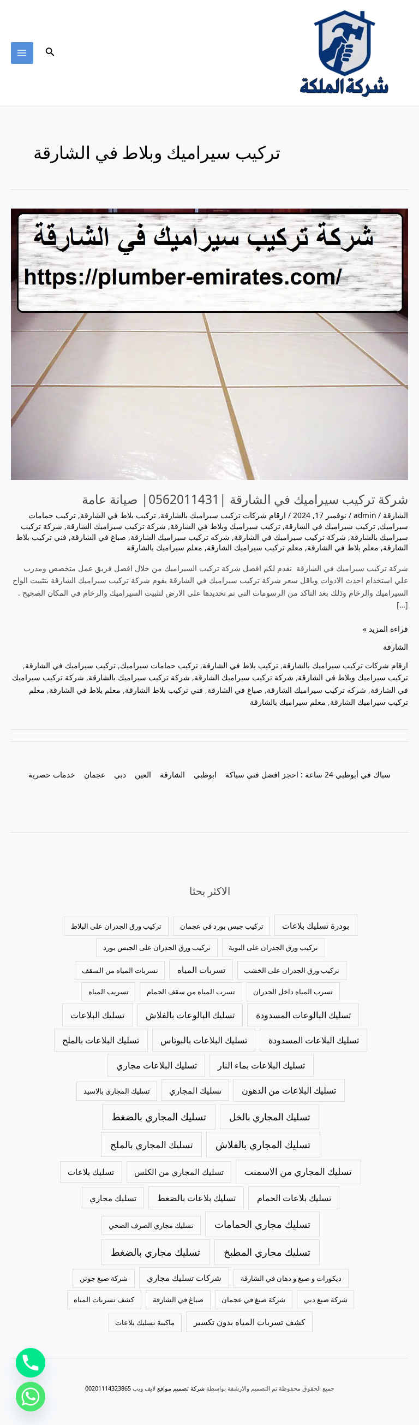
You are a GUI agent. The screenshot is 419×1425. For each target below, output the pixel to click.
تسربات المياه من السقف (120, 970)
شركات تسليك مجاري (184, 1277)
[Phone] (30, 1363)
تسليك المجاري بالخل (269, 1117)
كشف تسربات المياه (104, 1299)
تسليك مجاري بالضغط (155, 1251)
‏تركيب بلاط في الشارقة (118, 515)
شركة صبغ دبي (326, 1299)
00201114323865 (108, 1388)
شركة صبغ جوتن (104, 1278)
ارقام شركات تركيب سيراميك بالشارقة (223, 515)
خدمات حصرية (51, 774)
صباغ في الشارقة (98, 537)
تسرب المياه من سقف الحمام (191, 991)
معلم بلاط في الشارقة (343, 547)
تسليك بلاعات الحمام (294, 1198)
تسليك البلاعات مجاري (156, 1065)
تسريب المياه (108, 991)
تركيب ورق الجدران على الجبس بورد (157, 947)
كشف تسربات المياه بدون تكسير (249, 1321)
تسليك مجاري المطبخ (267, 1251)
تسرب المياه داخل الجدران (293, 991)
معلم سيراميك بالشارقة (164, 547)
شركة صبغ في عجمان (253, 1299)
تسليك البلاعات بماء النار (261, 1065)
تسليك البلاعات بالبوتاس (203, 1040)
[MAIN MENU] (22, 53)
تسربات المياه (201, 969)
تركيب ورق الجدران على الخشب (291, 970)
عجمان (94, 774)
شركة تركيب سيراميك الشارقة (116, 526)
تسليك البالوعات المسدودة (303, 1015)
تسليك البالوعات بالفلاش (190, 1015)
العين (143, 774)
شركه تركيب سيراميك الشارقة (180, 537)
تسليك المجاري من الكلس (179, 1171)
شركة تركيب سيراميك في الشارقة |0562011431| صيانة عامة (245, 499)
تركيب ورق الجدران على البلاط (116, 926)
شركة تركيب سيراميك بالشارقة (139, 677)
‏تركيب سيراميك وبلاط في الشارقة (225, 526)
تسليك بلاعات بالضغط (196, 1198)
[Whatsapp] (30, 1396)
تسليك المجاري (195, 1090)
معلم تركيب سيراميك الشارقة (255, 547)
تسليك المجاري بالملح (151, 1144)
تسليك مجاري (112, 1197)
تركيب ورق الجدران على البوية (273, 947)
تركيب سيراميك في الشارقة (330, 526)
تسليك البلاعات (97, 1015)
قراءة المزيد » (385, 628)
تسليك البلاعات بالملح (100, 1040)
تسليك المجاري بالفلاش (263, 1144)
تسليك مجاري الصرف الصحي (151, 1225)
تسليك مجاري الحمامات (262, 1224)
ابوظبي (205, 774)
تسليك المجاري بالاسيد (116, 1091)
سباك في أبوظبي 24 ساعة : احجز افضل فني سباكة (308, 774)
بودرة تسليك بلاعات (315, 925)
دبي (120, 774)
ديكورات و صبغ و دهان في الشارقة (291, 1278)
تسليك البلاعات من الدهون (289, 1090)
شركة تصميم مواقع (181, 1388)
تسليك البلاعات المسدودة (313, 1040)
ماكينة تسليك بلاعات (145, 1322)
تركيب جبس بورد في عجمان (222, 926)
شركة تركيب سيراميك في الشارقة (290, 537)
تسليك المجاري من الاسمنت (298, 1171)
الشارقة (395, 515)
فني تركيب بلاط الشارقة (164, 690)
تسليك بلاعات (91, 1171)
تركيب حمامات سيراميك (159, 665)
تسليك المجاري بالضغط (158, 1116)
